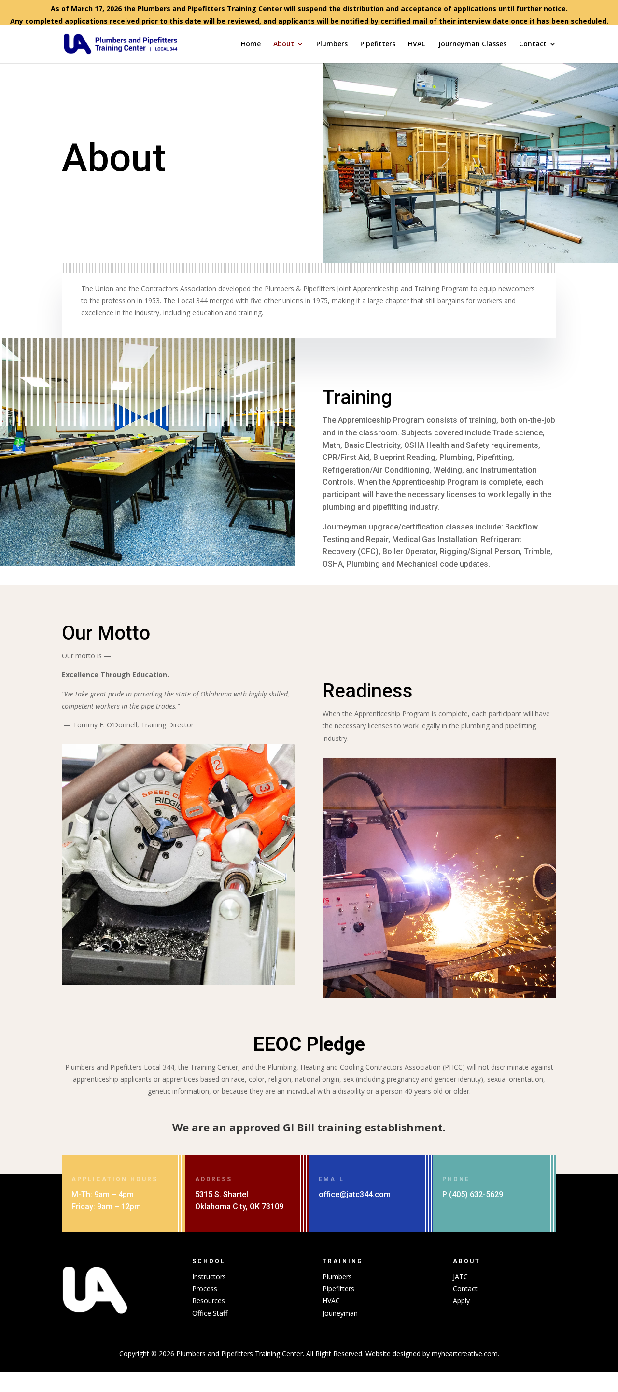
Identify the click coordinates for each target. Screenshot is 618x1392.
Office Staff (209, 1313)
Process (204, 1288)
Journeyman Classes (472, 44)
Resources (208, 1300)
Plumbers (332, 44)
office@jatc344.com (355, 1194)
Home (251, 44)
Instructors (209, 1276)
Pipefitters (377, 44)
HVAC (417, 44)
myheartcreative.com (465, 1353)
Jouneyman (340, 1313)
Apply (461, 1300)
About (283, 44)
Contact (533, 44)
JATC (460, 1276)
